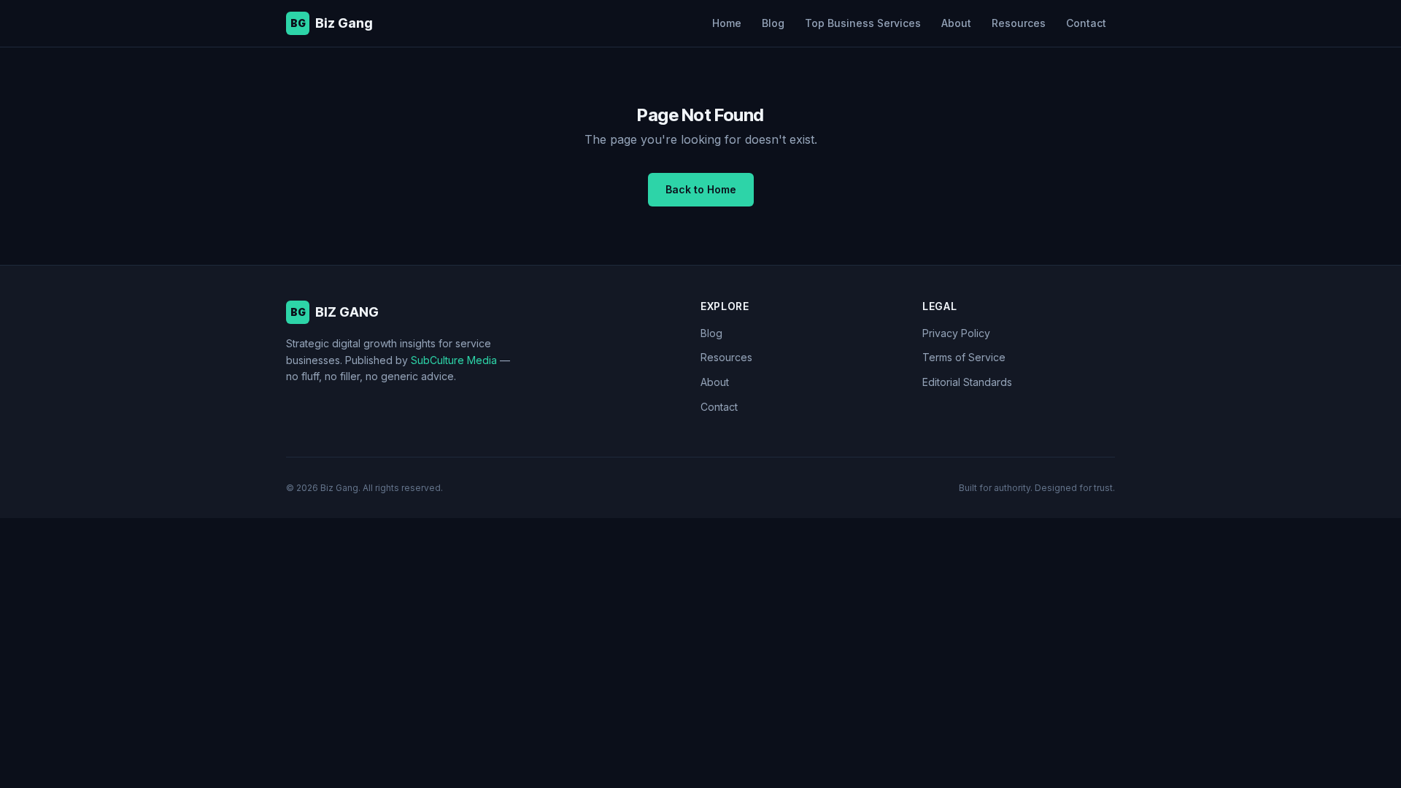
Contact (1086, 23)
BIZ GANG (334, 312)
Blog (773, 23)
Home (726, 23)
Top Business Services (863, 23)
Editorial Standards (967, 382)
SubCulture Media (454, 360)
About (956, 23)
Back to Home (700, 189)
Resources (1019, 23)
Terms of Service (964, 357)
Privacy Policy (956, 333)
